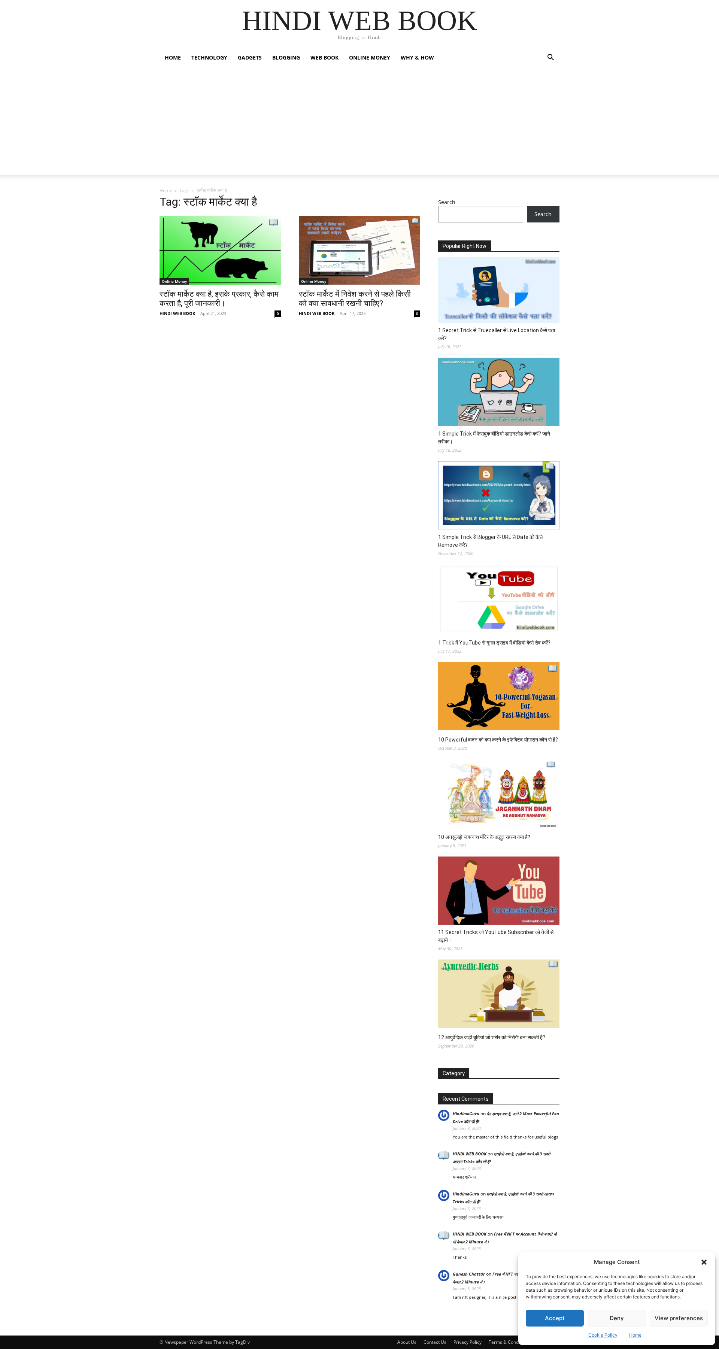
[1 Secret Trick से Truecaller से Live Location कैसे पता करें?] (498, 291)
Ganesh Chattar (469, 1274)
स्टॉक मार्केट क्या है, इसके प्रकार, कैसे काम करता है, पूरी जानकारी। (219, 298)
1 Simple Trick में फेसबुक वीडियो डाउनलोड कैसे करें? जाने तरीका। (494, 438)
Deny (617, 1318)
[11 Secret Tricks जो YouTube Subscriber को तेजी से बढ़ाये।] (498, 892)
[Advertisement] (359, 122)
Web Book (324, 57)
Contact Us (435, 1342)
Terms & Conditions (509, 1342)
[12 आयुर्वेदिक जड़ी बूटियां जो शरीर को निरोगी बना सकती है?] (498, 995)
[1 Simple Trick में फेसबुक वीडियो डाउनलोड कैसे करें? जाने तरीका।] (498, 393)
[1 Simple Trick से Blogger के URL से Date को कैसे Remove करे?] (498, 496)
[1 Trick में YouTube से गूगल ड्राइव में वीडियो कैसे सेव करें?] (498, 599)
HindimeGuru (466, 1113)
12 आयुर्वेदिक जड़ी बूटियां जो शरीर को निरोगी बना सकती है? (491, 1037)
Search (446, 202)
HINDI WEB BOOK (177, 313)
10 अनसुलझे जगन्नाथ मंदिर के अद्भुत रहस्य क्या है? (484, 837)
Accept (555, 1318)
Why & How (417, 57)
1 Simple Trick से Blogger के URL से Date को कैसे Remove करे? (490, 541)
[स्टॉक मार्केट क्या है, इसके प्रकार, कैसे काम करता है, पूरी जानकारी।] (220, 250)
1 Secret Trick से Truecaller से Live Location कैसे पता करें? (496, 334)
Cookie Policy (603, 1335)
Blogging (286, 57)
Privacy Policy (467, 1342)
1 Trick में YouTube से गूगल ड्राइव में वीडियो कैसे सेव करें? (494, 643)
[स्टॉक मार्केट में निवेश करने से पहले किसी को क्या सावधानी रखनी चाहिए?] (359, 250)
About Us (406, 1342)
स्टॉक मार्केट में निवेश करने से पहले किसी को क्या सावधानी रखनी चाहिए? (355, 298)
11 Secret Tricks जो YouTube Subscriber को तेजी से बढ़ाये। (495, 936)
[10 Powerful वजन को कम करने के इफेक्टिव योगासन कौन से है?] (498, 697)
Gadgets (250, 57)
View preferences (679, 1318)
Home (635, 1335)
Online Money (369, 57)
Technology (209, 57)
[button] (704, 1262)
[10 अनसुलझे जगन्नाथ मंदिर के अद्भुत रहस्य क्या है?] (498, 794)
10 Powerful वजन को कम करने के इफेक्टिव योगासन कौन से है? (498, 740)
